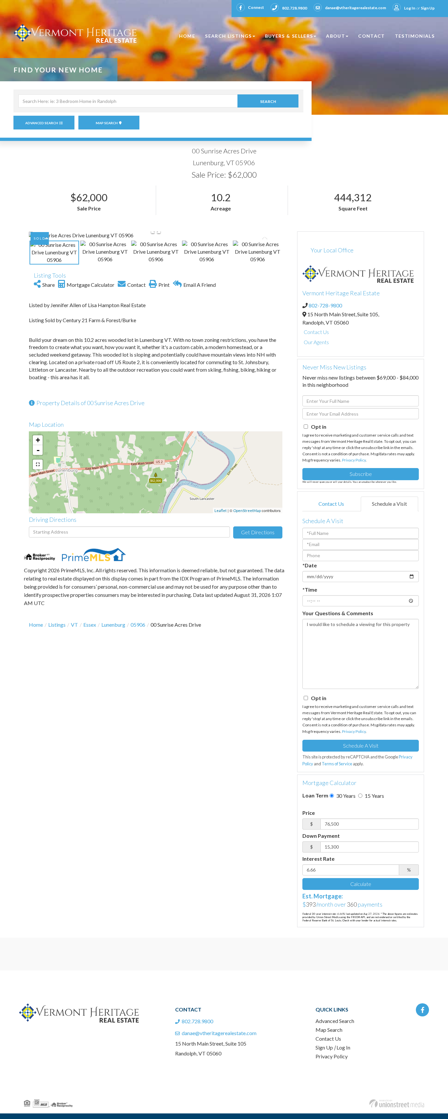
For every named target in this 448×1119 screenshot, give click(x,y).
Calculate (360, 884)
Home (36, 624)
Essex (89, 624)
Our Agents (316, 342)
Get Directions (258, 532)
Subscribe (361, 474)
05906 (138, 624)
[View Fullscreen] (38, 464)
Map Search (107, 123)
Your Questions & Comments (337, 613)
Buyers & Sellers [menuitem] (289, 36)
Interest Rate (318, 858)
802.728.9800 (294, 8)
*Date (309, 565)
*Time (309, 589)
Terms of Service (337, 763)
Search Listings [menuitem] (228, 36)
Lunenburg (113, 624)
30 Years (345, 796)
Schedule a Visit (389, 504)
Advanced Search (41, 123)
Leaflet (220, 510)
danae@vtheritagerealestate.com (355, 7)
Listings (57, 624)
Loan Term (315, 795)
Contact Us (316, 332)
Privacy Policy (354, 460)
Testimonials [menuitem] (415, 36)
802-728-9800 (325, 305)
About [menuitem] (335, 36)
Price (308, 813)
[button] (267, 101)
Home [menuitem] (187, 36)
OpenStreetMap (247, 510)
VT (74, 624)
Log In (409, 8)
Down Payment (321, 836)
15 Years (374, 796)
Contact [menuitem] (371, 36)
